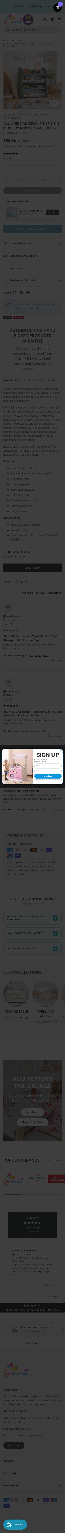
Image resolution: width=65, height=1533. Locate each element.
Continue (48, 776)
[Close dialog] (61, 751)
